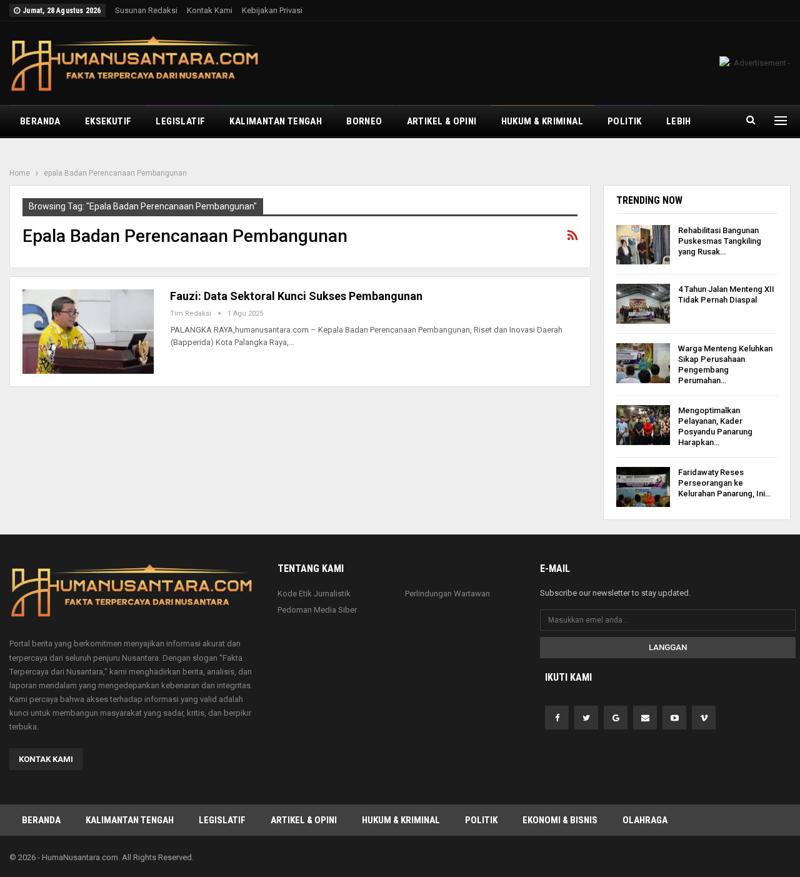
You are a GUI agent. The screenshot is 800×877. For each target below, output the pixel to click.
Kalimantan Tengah (275, 121)
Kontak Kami (209, 10)
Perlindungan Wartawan (447, 593)
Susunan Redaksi (146, 10)
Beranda (40, 121)
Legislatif (180, 121)
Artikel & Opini (442, 121)
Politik (625, 121)
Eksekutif (108, 121)
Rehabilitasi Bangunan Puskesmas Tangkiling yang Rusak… (719, 241)
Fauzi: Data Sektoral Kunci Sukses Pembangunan (296, 296)
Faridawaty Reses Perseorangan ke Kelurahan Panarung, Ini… (724, 483)
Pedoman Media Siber (317, 609)
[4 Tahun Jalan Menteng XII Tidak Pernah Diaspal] (643, 304)
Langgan (668, 647)
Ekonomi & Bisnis (560, 820)
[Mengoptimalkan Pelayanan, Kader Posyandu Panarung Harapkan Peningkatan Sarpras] (643, 425)
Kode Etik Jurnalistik (314, 593)
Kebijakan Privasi (272, 10)
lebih (678, 121)
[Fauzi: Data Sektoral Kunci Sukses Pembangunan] (88, 331)
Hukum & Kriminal (542, 121)
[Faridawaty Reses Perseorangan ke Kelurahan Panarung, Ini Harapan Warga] (643, 487)
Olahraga (645, 820)
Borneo (364, 121)
